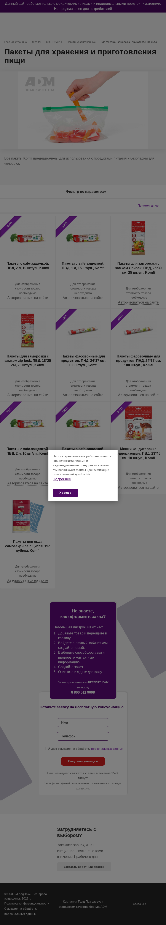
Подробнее (62, 479)
